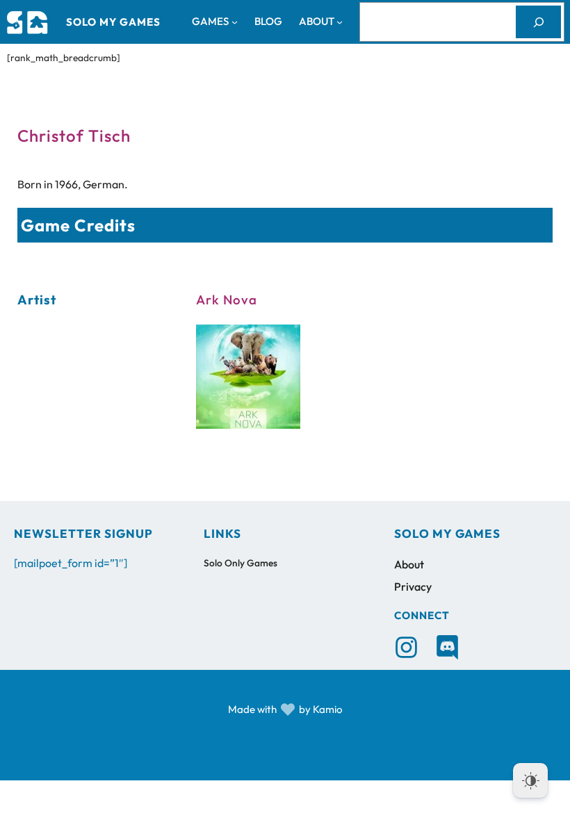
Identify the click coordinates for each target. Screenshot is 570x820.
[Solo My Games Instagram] (406, 647)
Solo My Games (113, 21)
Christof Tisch (74, 135)
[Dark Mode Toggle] (530, 780)
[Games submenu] (234, 22)
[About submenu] (339, 22)
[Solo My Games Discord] (447, 647)
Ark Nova (226, 299)
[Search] (538, 22)
